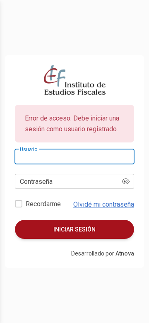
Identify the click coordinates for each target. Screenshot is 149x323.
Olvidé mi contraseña (103, 204)
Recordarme (43, 204)
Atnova (124, 253)
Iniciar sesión (74, 229)
